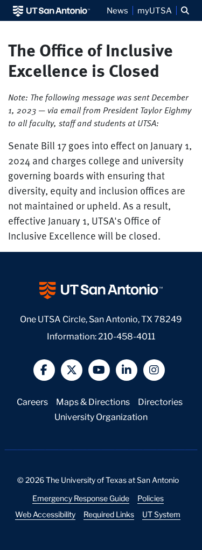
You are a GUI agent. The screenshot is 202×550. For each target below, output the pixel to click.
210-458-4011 (126, 335)
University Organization (101, 416)
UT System (161, 514)
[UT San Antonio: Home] (51, 10)
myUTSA (154, 10)
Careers (32, 401)
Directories (160, 401)
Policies (150, 498)
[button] (185, 10)
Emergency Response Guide (80, 498)
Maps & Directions (93, 401)
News (117, 10)
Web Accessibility (45, 514)
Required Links (108, 514)
